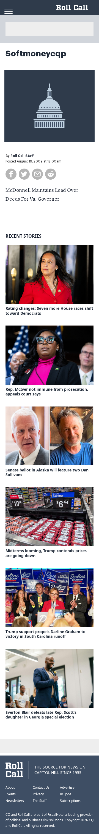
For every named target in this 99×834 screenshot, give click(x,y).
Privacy (38, 794)
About (10, 787)
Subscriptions (70, 800)
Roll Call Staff (22, 156)
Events (11, 794)
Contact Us (41, 787)
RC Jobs (65, 794)
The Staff (39, 800)
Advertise (67, 787)
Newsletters (15, 800)
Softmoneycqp (36, 53)
